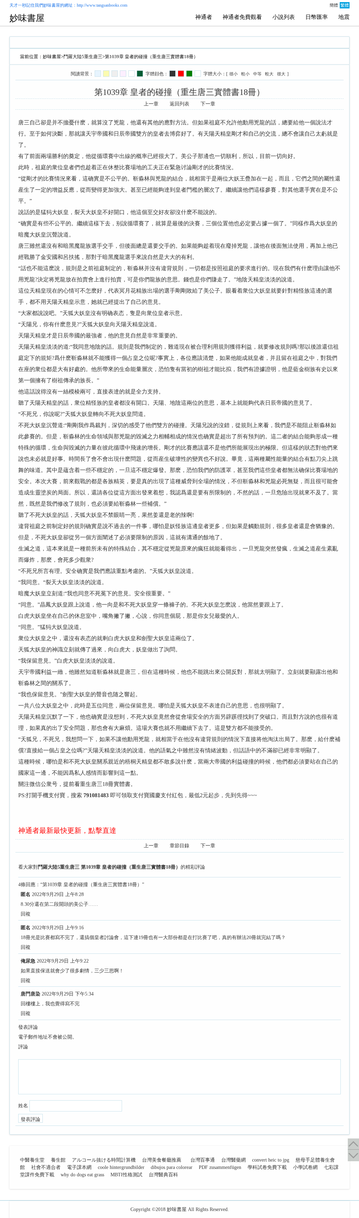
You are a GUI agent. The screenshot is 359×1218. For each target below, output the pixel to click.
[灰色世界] (114, 73)
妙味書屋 (51, 5)
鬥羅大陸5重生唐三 (82, 56)
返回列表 (179, 104)
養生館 (58, 1160)
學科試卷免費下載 (267, 1167)
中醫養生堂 (32, 1160)
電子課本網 (79, 1167)
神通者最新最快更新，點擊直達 (67, 830)
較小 (245, 73)
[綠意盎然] (140, 73)
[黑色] (172, 73)
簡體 (334, 5)
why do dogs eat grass (82, 1174)
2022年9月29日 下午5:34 (68, 994)
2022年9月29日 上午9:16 (58, 927)
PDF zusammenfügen (220, 1167)
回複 (26, 914)
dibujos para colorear (171, 1167)
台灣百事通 (202, 1160)
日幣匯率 (316, 17)
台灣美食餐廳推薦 (161, 1160)
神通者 (203, 17)
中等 (257, 73)
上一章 (151, 104)
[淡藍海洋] (98, 73)
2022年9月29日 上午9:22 (63, 961)
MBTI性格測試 (126, 1174)
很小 (233, 73)
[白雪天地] (131, 73)
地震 (344, 17)
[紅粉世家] (123, 73)
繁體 (344, 5)
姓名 (23, 1105)
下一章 (208, 104)
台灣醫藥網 (233, 1160)
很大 (281, 73)
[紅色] (181, 73)
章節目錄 (179, 845)
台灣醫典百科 (163, 1174)
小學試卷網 (305, 1167)
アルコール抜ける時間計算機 (104, 1160)
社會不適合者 (46, 1167)
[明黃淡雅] (106, 73)
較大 (269, 73)
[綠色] (189, 73)
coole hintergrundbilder (121, 1167)
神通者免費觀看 (242, 17)
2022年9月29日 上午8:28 (58, 894)
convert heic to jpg (270, 1160)
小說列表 (283, 17)
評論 (23, 1046)
